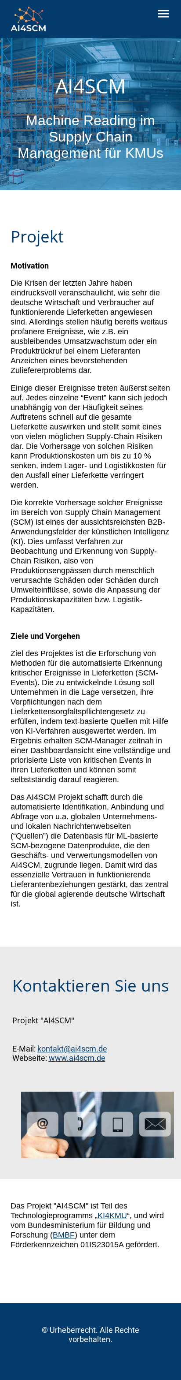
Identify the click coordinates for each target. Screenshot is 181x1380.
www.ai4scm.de (77, 1058)
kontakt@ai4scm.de (72, 1048)
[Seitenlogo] (28, 19)
